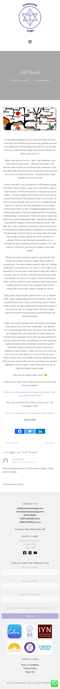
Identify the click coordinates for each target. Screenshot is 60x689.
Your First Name (30, 567)
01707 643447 (30, 515)
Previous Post (11, 443)
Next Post (51, 443)
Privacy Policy (30, 544)
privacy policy (46, 608)
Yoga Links (30, 547)
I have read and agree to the (31, 608)
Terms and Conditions (30, 540)
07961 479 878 (26, 522)
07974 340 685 (27, 518)
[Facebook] (20, 431)
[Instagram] (30, 553)
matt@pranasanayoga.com (30, 508)
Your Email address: (30, 594)
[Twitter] (30, 431)
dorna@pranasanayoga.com (30, 511)
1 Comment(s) (41, 80)
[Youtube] (35, 553)
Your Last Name (30, 581)
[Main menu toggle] (30, 41)
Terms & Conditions (30, 665)
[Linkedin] (40, 431)
